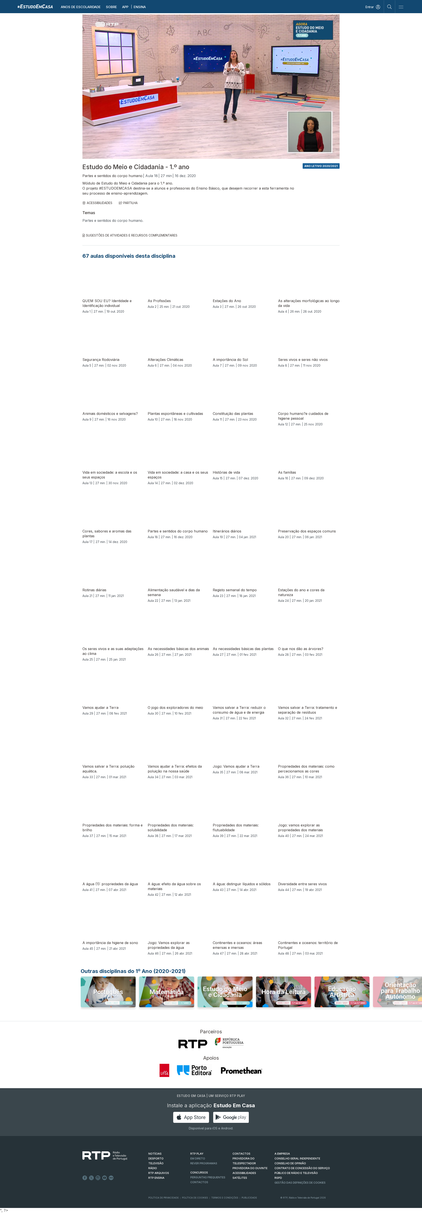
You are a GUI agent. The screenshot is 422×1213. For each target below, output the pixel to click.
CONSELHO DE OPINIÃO (290, 1163)
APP (125, 7)
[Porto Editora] (194, 1070)
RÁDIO (152, 1168)
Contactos (199, 1182)
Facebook (84, 1177)
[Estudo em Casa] (35, 6)
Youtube (104, 1177)
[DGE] (229, 1042)
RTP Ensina (156, 1177)
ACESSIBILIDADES (99, 203)
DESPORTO (156, 1158)
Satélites (240, 1177)
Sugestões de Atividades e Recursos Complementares (131, 235)
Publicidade (249, 1197)
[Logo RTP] (101, 1155)
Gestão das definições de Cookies (300, 1182)
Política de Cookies (195, 1197)
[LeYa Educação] (164, 1070)
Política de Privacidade (163, 1197)
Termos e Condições (224, 1197)
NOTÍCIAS (155, 1153)
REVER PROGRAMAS (203, 1163)
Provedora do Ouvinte (250, 1168)
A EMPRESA (282, 1153)
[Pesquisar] (389, 6)
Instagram (98, 1177)
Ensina (140, 7)
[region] (211, 86)
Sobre (111, 7)
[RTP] (192, 1044)
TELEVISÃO (156, 1163)
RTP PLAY (197, 1153)
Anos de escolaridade (81, 7)
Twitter (91, 1177)
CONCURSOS (199, 1172)
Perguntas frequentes (207, 1177)
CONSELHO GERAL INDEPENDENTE (297, 1158)
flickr (111, 1177)
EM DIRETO (197, 1158)
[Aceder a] (108, 996)
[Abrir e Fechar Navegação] (401, 7)
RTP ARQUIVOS (158, 1173)
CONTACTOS (241, 1153)
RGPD (278, 1177)
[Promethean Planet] (241, 1070)
